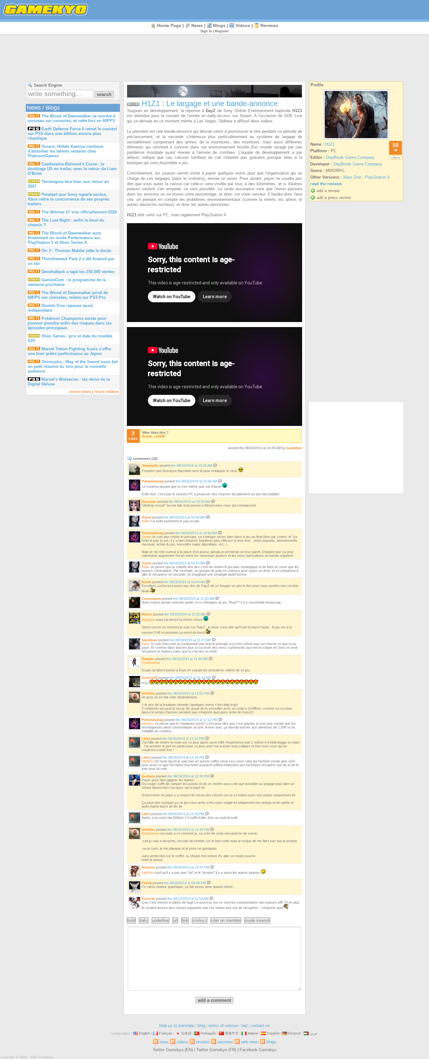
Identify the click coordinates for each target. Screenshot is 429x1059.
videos (243, 25)
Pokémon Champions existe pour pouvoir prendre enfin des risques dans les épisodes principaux (69, 323)
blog (201, 1025)
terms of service (223, 1025)
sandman (149, 640)
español (273, 1033)
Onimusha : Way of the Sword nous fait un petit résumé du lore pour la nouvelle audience (73, 366)
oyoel (146, 517)
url (175, 920)
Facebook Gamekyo (258, 1049)
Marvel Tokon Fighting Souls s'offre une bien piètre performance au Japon (69, 351)
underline (160, 920)
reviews (269, 25)
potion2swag (152, 481)
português (208, 1033)
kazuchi (148, 898)
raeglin (148, 659)
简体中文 (232, 1033)
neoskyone (150, 833)
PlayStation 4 (377, 177)
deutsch (294, 1033)
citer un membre (226, 920)
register (222, 31)
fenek (147, 883)
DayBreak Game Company (350, 157)
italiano (252, 1033)
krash (147, 436)
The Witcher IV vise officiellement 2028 (79, 212)
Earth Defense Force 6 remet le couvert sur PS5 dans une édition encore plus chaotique (72, 133)
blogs (219, 25)
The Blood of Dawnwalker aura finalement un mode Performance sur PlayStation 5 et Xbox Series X (64, 238)
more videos (107, 391)
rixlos (147, 614)
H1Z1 (330, 144)
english (144, 1033)
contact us (260, 1025)
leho (146, 738)
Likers (395, 157)
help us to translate (176, 1025)
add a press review (334, 197)
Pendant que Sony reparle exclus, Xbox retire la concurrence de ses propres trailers (68, 199)
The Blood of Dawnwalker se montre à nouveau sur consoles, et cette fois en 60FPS (71, 118)
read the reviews (326, 183)
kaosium (149, 501)
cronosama (151, 598)
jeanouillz (150, 465)
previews (225, 1042)
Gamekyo (294, 448)
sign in (206, 31)
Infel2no (148, 872)
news (197, 25)
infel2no (148, 693)
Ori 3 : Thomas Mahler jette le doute (76, 250)
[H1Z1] (356, 139)
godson (148, 776)
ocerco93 (149, 678)
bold (131, 920)
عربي (314, 1033)
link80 (159, 436)
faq (244, 1025)
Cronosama (151, 662)
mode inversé (257, 920)
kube (145, 521)
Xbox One (352, 177)
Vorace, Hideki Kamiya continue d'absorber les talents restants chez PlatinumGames (65, 151)
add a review (328, 190)
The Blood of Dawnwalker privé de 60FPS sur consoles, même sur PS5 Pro (68, 295)
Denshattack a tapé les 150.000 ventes (77, 271)
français (165, 1033)
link (185, 920)
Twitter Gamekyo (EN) (173, 1049)
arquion (148, 867)
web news (250, 1042)
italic (143, 920)
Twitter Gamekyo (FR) (216, 1049)
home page (169, 25)
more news (80, 391)
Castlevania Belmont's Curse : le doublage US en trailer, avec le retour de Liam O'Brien (72, 169)
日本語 (186, 1033)
